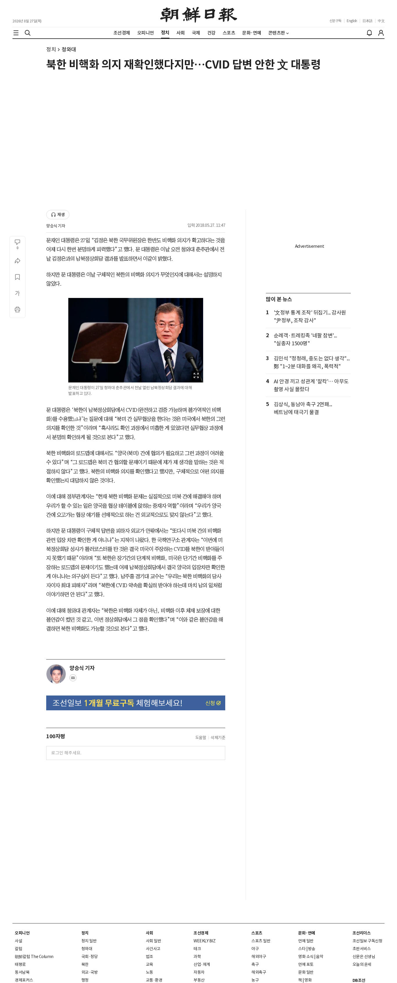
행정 (85, 980)
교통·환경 (154, 980)
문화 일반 (306, 972)
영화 (308, 980)
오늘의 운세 (362, 964)
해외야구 (258, 956)
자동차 (199, 972)
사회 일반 (153, 941)
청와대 (69, 49)
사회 (149, 933)
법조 (149, 956)
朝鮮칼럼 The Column (34, 956)
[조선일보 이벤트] (135, 703)
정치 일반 (89, 941)
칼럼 (18, 948)
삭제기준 (218, 737)
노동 (149, 972)
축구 (255, 964)
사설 (18, 941)
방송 (311, 948)
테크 (197, 948)
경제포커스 (24, 980)
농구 (255, 980)
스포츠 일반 (260, 941)
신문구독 (335, 21)
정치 (51, 49)
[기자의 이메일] (72, 679)
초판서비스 (362, 948)
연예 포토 (306, 964)
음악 (319, 956)
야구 (255, 948)
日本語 (367, 21)
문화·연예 (306, 933)
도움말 (200, 737)
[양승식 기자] (56, 674)
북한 (85, 964)
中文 (381, 21)
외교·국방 (89, 972)
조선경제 (201, 933)
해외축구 (258, 972)
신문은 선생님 (364, 956)
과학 (197, 956)
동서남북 (22, 972)
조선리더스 (362, 933)
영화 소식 (306, 956)
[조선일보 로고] (198, 14)
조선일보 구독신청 (367, 941)
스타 (301, 948)
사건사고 (153, 948)
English (352, 21)
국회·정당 (89, 956)
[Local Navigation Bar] (15, 32)
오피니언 (22, 933)
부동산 (199, 980)
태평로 (20, 964)
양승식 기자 (55, 226)
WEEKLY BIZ (204, 941)
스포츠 (256, 933)
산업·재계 (202, 964)
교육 (149, 964)
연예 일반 (306, 941)
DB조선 (359, 980)
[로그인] (381, 32)
